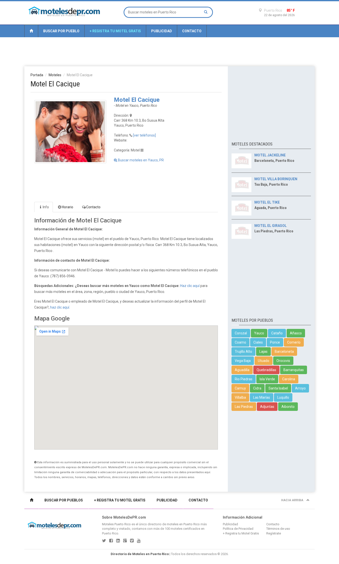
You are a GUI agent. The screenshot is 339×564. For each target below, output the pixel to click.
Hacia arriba (292, 500)
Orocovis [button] (283, 361)
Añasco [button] (296, 333)
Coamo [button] (240, 342)
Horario (67, 207)
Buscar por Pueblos (63, 500)
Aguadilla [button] (242, 370)
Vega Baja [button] (243, 361)
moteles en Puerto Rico (183, 524)
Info (46, 207)
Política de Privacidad (238, 528)
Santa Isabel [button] (278, 388)
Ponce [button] (275, 342)
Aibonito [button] (288, 407)
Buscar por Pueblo (61, 31)
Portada (37, 75)
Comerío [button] (294, 342)
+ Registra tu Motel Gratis (115, 31)
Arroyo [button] (300, 388)
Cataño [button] (277, 333)
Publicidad (161, 31)
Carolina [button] (288, 379)
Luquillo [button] (283, 397)
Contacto (192, 31)
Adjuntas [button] (267, 407)
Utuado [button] (263, 361)
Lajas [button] (263, 351)
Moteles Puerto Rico (116, 524)
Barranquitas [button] (293, 370)
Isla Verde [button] (267, 379)
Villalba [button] (240, 397)
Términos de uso (278, 528)
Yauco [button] (259, 333)
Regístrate (273, 533)
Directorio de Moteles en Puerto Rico (140, 554)
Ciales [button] (258, 342)
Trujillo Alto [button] (243, 351)
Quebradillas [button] (266, 370)
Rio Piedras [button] (243, 379)
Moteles (55, 75)
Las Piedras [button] (244, 407)
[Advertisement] (169, 51)
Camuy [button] (240, 388)
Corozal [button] (241, 333)
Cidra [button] (257, 388)
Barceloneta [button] (284, 351)
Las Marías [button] (261, 397)
